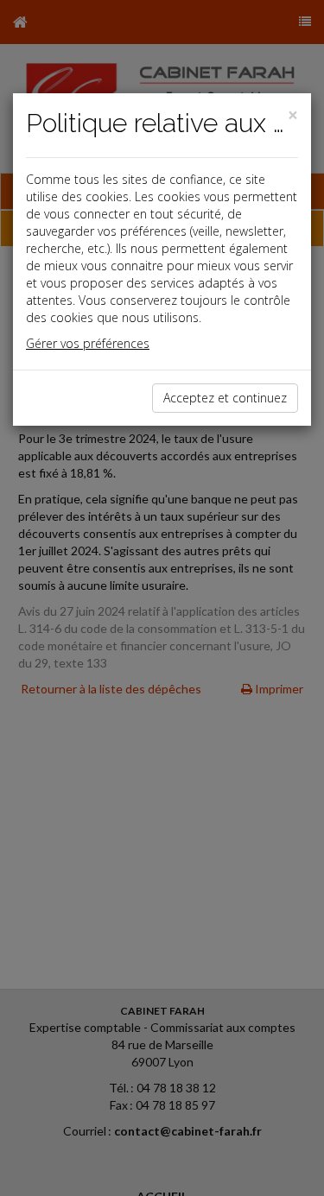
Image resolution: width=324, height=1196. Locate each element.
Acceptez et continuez (225, 397)
